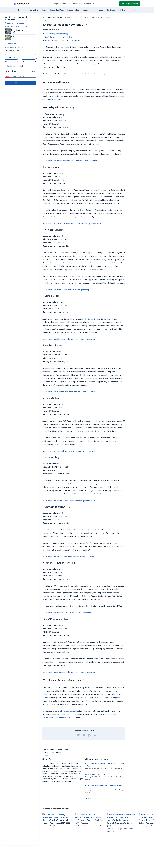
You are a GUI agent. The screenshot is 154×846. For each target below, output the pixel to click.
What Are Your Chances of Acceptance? (62, 40)
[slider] (33, 52)
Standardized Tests (57, 10)
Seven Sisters (94, 319)
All (18, 10)
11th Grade (122, 10)
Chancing (65, 3)
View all (88, 798)
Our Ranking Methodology (56, 33)
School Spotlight (116, 768)
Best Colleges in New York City (58, 37)
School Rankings (105, 17)
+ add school (12, 43)
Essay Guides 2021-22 (50, 826)
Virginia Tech (89, 792)
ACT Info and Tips (81, 826)
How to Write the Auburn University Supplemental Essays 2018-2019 (119, 823)
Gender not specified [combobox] (15, 66)
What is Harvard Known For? (96, 774)
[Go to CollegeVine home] (21, 3)
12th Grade (134, 10)
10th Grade (110, 10)
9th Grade (99, 10)
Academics (86, 10)
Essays (44, 10)
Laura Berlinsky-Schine (54, 17)
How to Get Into (104, 768)
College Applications (30, 10)
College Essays (122, 829)
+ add (34, 71)
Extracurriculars (73, 10)
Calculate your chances (129, 3)
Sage (56, 3)
